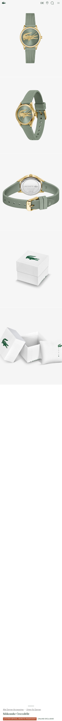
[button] (47, 3)
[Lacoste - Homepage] (4, 3)
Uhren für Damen (33, 710)
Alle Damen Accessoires (13, 710)
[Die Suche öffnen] (52, 3)
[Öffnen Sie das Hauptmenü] (58, 3)
